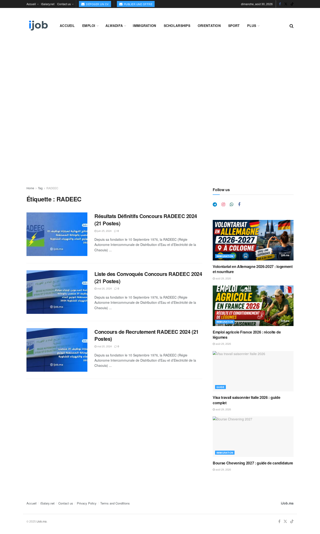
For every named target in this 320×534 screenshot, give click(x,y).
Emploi (88, 25)
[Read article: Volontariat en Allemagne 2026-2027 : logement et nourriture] (253, 240)
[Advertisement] (160, 75)
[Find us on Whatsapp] (231, 204)
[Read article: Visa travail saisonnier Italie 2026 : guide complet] (253, 371)
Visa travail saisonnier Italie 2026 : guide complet (246, 400)
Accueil (31, 4)
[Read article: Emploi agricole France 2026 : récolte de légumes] (253, 306)
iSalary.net (47, 4)
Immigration (144, 25)
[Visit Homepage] (37, 25)
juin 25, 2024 (104, 231)
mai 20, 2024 (104, 346)
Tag (40, 188)
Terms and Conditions (115, 503)
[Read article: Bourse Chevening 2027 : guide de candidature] (253, 436)
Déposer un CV (97, 4)
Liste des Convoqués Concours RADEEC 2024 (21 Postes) (148, 277)
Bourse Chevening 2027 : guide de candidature (253, 463)
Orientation (209, 25)
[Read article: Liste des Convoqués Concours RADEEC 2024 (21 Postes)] (56, 292)
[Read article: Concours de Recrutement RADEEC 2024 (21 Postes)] (56, 350)
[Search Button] (292, 25)
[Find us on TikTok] (292, 4)
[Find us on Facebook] (280, 4)
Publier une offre (137, 4)
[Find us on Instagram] (223, 204)
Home (30, 188)
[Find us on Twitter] (285, 4)
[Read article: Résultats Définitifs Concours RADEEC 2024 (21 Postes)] (56, 234)
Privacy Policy (87, 503)
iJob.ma (287, 503)
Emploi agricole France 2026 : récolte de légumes (247, 334)
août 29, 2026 (223, 278)
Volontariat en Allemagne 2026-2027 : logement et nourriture (253, 269)
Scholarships (177, 25)
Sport (234, 25)
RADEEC (52, 188)
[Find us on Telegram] (215, 204)
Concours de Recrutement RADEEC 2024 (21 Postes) (146, 335)
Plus (251, 25)
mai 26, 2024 (104, 288)
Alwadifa (114, 25)
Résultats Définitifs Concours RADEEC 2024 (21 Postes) (145, 219)
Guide (220, 387)
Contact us (64, 4)
